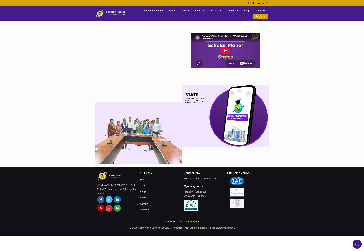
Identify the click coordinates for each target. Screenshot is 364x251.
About (143, 185)
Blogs (143, 191)
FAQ (198, 221)
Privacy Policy (186, 221)
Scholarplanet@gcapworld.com (200, 178)
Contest (144, 203)
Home (143, 179)
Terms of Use (170, 221)
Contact (144, 197)
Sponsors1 (145, 209)
